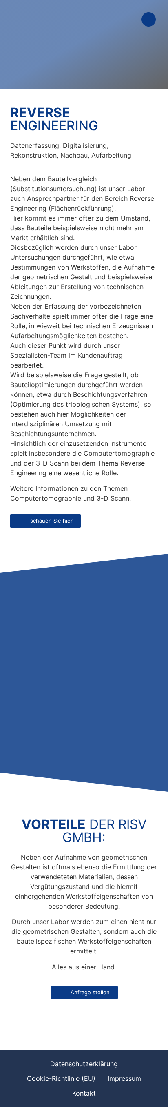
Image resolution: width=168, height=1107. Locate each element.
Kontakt (84, 1093)
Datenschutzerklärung (84, 1064)
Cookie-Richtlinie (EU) (61, 1078)
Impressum (124, 1078)
